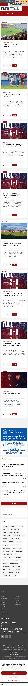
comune (5, 530)
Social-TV (3, 605)
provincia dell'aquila (19, 558)
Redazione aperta (5, 611)
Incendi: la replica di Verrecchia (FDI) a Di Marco (13, 492)
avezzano (5, 527)
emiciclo (17, 536)
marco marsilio (6, 546)
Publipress (16, 652)
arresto (12, 524)
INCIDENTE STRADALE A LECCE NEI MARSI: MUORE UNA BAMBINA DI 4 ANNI (16, 4)
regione (5, 561)
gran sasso (11, 539)
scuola (19, 564)
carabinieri (13, 527)
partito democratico (7, 552)
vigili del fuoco (12, 573)
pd (15, 552)
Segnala (17, 594)
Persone (5, 22)
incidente (18, 539)
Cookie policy (18, 602)
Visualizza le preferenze (14, 677)
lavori (12, 543)
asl (17, 524)
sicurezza (11, 567)
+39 (2, 624)
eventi (4, 539)
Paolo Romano (19, 549)
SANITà (14, 564)
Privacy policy (18, 600)
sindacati (18, 567)
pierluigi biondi (7, 555)
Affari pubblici (4, 596)
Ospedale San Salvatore (8, 549)
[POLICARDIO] (14, 441)
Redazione (17, 598)
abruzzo (5, 524)
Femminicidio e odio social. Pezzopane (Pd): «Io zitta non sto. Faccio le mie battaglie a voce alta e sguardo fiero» (13, 483)
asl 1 (22, 524)
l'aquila (6, 543)
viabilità (5, 573)
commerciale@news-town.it (13, 630)
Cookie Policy (10, 680)
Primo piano (4, 594)
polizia (10, 558)
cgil (19, 527)
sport (4, 570)
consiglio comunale (7, 533)
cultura (11, 536)
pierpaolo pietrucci (17, 555)
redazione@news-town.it (11, 627)
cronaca (5, 536)
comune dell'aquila (14, 530)
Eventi (2, 609)
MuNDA (20, 546)
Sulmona (10, 570)
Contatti (17, 596)
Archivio (14, 501)
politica (5, 558)
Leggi (14, 65)
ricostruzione (6, 564)
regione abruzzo (13, 561)
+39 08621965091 (9, 621)
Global (2, 607)
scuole (4, 567)
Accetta (14, 673)
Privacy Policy (16, 680)
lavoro (18, 543)
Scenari (4, 371)
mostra (14, 546)
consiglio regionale (19, 533)
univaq (17, 570)
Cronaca (3, 602)
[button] (24, 22)
